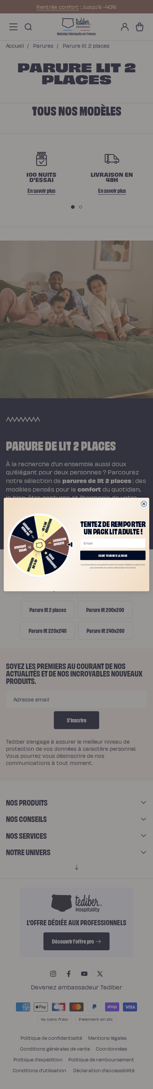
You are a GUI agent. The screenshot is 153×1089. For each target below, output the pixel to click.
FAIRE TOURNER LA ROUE (112, 555)
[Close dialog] (144, 503)
